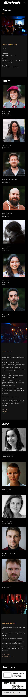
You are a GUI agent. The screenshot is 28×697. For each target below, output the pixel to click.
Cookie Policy (14, 693)
